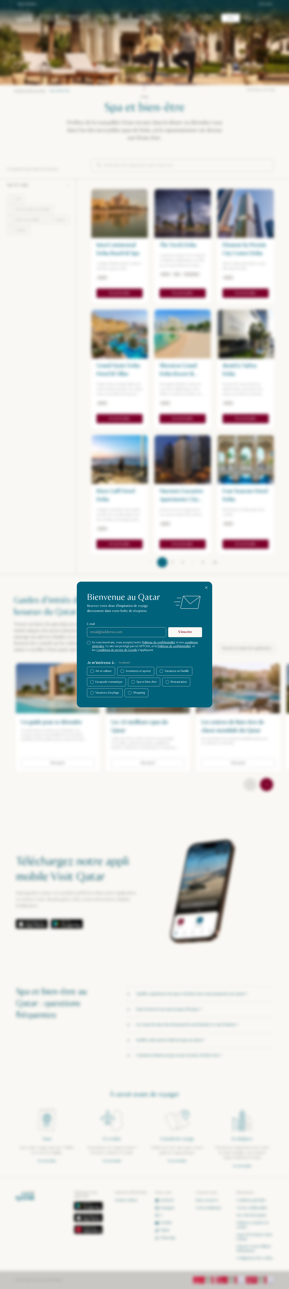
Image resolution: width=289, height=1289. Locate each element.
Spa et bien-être (146, 682)
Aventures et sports (138, 671)
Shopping (139, 693)
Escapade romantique (108, 682)
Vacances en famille (177, 671)
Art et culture (103, 671)
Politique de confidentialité (158, 642)
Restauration (179, 682)
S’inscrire (185, 632)
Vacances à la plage (107, 693)
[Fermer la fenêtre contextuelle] (206, 587)
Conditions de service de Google (116, 650)
